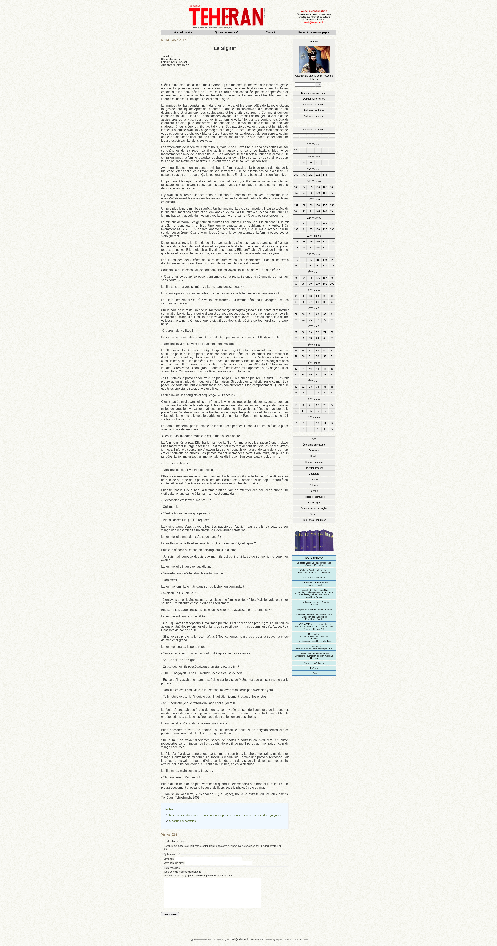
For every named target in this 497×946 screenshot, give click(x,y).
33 (310, 387)
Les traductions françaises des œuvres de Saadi (314, 583)
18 (332, 411)
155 (325, 205)
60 (332, 350)
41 (324, 374)
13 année (314, 199)
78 (332, 320)
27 (310, 392)
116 (303, 260)
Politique (314, 485)
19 (296, 405)
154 (318, 205)
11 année (314, 235)
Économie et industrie (314, 444)
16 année (314, 156)
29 (324, 392)
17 (324, 411)
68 (303, 332)
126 (332, 247)
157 (296, 193)
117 (310, 260)
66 (332, 338)
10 (317, 423)
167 (325, 187)
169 (296, 174)
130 (318, 241)
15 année (314, 168)
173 (325, 174)
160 (318, 193)
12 (332, 423)
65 (324, 338)
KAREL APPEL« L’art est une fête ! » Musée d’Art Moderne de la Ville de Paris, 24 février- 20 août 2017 (314, 626)
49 (296, 356)
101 (325, 283)
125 (325, 247)
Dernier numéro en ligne (314, 93)
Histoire (314, 456)
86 (303, 302)
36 (332, 387)
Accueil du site (183, 32)
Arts (314, 439)
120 (332, 260)
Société (314, 514)
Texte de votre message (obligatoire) (183, 871)
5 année (314, 344)
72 (332, 332)
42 (332, 374)
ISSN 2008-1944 (256, 939)
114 (332, 265)
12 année (314, 217)
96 (332, 296)
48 (332, 368)
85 (296, 302)
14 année (314, 181)
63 (310, 338)
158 (303, 193)
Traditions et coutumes (314, 520)
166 (318, 187)
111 (310, 265)
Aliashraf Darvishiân (175, 65)
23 (324, 405)
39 (310, 374)
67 (296, 332)
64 (317, 338)
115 (296, 260)
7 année (314, 308)
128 (303, 241)
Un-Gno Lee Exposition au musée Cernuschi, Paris (314, 637)
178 (296, 150)
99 (310, 283)
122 (303, 247)
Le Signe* (314, 673)
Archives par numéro (314, 104)
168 (332, 187)
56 (303, 350)
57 (310, 350)
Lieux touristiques (314, 468)
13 (296, 411)
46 (317, 368)
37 (296, 374)
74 (303, 320)
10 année (314, 253)
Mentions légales (271, 939)
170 (303, 174)
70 (317, 332)
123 (310, 247)
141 (310, 223)
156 (332, 205)
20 (303, 405)
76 (317, 320)
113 (325, 265)
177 (318, 162)
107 (325, 278)
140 (303, 223)
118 (318, 260)
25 (296, 392)
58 (317, 350)
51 (310, 356)
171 (310, 174)
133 (296, 229)
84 (332, 314)
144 (332, 223)
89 (324, 302)
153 (310, 205)
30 (332, 392)
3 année (314, 381)
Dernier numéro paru (314, 98)
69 (310, 332)
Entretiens (314, 450)
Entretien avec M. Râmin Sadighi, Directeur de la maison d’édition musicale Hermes (314, 655)
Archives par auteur (314, 116)
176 (310, 162)
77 (324, 320)
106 (318, 278)
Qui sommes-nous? (227, 32)
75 (310, 320)
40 (317, 374)
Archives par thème (314, 110)
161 (325, 193)
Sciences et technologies (314, 508)
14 (303, 411)
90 (332, 302)
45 (310, 368)
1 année (314, 417)
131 (325, 241)
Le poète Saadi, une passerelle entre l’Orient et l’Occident (314, 564)
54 (332, 356)
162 (332, 193)
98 (303, 283)
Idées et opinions (314, 462)
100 (318, 283)
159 (310, 193)
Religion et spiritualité (314, 497)
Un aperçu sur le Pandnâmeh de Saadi (314, 609)
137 (325, 229)
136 (318, 229)
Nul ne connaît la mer (314, 663)
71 (324, 332)
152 (303, 205)
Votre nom (169, 859)
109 (296, 265)
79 (296, 314)
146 (303, 211)
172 (318, 174)
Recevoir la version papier (314, 32)
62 (303, 338)
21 (310, 405)
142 (318, 223)
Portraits (314, 491)
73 (296, 320)
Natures (314, 479)
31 (296, 387)
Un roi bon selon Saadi (314, 577)
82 (317, 314)
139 (296, 223)
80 (303, 314)
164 (303, 187)
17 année (314, 144)
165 (310, 187)
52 (317, 356)
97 (296, 283)
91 (296, 296)
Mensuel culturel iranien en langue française (211, 939)
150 (332, 211)
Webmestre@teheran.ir (288, 939)
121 (296, 247)
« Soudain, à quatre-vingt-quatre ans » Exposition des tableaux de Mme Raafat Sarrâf (314, 616)
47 (324, 368)
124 (318, 247)
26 (303, 392)
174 (296, 162)
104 (303, 278)
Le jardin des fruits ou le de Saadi (314, 603)
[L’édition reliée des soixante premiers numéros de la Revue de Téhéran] (314, 553)
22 (317, 405)
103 (296, 278)
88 (317, 302)
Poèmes (314, 668)
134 (303, 229)
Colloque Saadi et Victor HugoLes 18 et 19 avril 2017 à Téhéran (314, 571)
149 (325, 211)
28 (317, 392)
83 (324, 314)
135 (310, 229)
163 (296, 187)
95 (324, 296)
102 (332, 283)
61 (296, 338)
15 (310, 411)
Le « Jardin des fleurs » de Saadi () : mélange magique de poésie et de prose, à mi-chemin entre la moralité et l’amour (314, 593)
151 (296, 205)
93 (310, 296)
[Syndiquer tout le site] (189, 939)
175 (303, 162)
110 (303, 265)
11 (325, 423)
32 (303, 387)
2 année (314, 399)
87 (310, 302)
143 (325, 223)
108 (332, 278)
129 (310, 241)
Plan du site (304, 939)
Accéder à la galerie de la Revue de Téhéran (314, 60)
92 (303, 296)
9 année (314, 272)
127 (296, 241)
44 (303, 368)
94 (317, 296)
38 (303, 374)
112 (318, 265)
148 (318, 211)
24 (332, 405)
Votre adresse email (174, 863)
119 (325, 260)
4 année (314, 362)
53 (324, 356)
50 (303, 356)
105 (310, 278)
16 (317, 411)
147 (310, 211)
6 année (314, 326)
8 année (314, 290)
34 (317, 387)
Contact (270, 32)
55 (296, 350)
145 (296, 211)
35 (324, 387)
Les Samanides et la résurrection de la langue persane (314, 647)
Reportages (314, 502)
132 (332, 241)
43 (296, 368)
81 (310, 314)
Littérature (314, 473)
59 (324, 350)
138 (332, 229)
